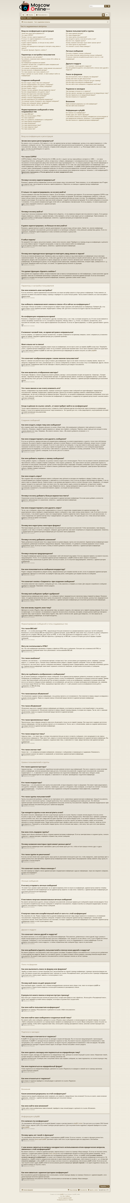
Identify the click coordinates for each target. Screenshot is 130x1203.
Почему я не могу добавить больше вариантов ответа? (38, 90)
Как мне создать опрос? (28, 88)
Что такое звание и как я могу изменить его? (35, 72)
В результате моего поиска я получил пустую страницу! (83, 80)
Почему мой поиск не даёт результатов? (78, 78)
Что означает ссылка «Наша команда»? (78, 46)
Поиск (24, 18)
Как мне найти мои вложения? (75, 105)
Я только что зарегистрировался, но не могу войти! (37, 39)
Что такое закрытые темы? (29, 127)
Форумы (30, 15)
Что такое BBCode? (27, 114)
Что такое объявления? (28, 123)
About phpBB (25, 1127)
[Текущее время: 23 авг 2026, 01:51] (107, 22)
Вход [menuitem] (107, 15)
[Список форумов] (34, 6)
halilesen (68, 1196)
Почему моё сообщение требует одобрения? (35, 103)
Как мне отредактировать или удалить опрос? (35, 92)
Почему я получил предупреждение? (32, 97)
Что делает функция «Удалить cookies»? (34, 50)
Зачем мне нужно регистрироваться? (32, 33)
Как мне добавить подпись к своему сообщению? (36, 86)
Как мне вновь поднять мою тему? (32, 105)
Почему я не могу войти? (29, 41)
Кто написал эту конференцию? (76, 112)
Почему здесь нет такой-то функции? (77, 114)
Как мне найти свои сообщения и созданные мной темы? (83, 84)
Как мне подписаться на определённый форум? (80, 95)
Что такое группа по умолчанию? (76, 44)
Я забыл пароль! (26, 44)
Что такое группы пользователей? (76, 37)
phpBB (94, 350)
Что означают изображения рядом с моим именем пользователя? (41, 68)
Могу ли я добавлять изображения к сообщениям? (37, 119)
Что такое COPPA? (27, 35)
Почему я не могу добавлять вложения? (33, 95)
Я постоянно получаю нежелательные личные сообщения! (84, 55)
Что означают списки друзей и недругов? (78, 66)
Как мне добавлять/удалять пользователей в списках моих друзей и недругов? (87, 68)
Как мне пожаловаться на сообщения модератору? (37, 99)
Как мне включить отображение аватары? (34, 70)
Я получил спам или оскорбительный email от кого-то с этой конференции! (84, 58)
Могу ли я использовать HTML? (31, 116)
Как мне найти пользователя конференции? (79, 82)
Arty (63, 1196)
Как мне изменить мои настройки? (31, 57)
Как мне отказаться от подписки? (76, 97)
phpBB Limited (78, 1123)
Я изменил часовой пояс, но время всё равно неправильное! (40, 64)
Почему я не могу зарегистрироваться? (33, 37)
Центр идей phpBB (40, 1139)
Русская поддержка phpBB (65, 1198)
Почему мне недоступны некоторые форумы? (35, 94)
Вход (30, 18)
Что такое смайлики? (27, 117)
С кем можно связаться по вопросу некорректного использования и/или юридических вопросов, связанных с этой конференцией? (87, 117)
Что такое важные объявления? (31, 121)
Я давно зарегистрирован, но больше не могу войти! (37, 42)
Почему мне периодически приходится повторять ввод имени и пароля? (41, 47)
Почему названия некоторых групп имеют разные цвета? (83, 42)
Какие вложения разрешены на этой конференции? (81, 104)
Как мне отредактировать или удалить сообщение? (37, 84)
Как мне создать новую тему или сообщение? (35, 83)
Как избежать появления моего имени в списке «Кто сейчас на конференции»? (40, 60)
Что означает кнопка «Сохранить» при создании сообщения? (40, 101)
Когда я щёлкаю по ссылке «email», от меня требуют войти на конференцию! (40, 74)
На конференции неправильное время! (33, 62)
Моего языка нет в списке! (29, 66)
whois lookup (53, 1153)
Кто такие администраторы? (74, 33)
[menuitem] (103, 14)
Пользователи (42, 15)
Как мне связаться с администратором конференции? (82, 120)
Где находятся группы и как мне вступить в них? (81, 39)
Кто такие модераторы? (73, 35)
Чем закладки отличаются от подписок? (78, 91)
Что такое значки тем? (28, 129)
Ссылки (24, 15)
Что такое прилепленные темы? (31, 125)
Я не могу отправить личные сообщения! (78, 53)
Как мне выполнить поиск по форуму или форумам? (82, 77)
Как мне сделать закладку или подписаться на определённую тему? (87, 93)
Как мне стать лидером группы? (76, 41)
